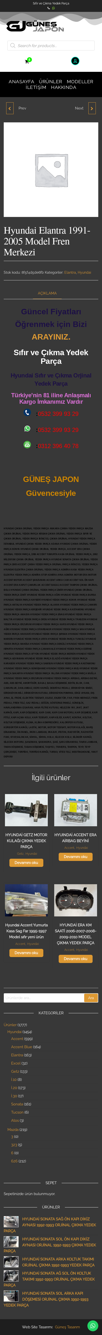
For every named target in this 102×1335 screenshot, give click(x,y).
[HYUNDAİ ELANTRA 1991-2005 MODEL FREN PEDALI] (92, 108)
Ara (91, 998)
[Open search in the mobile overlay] (51, 46)
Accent (69, 848)
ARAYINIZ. (51, 336)
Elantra (70, 272)
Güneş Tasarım (67, 1327)
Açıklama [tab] (47, 293)
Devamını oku (26, 862)
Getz (20, 853)
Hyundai (84, 272)
